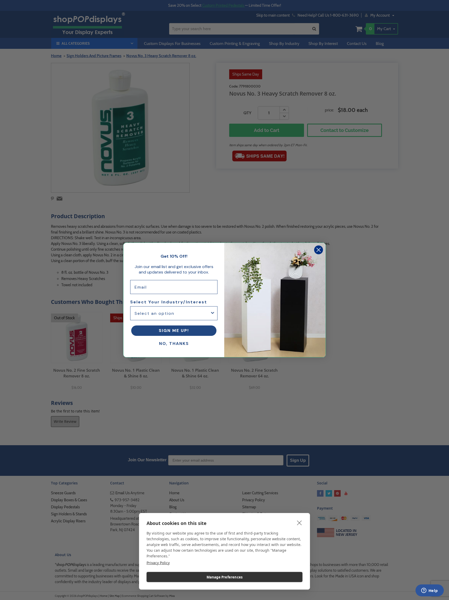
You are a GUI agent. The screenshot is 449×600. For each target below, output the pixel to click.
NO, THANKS (174, 343)
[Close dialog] (318, 250)
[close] (299, 522)
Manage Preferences (225, 577)
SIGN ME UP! (174, 330)
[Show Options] (212, 313)
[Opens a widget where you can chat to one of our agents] (429, 590)
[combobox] (172, 313)
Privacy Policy (158, 562)
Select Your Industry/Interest (168, 302)
